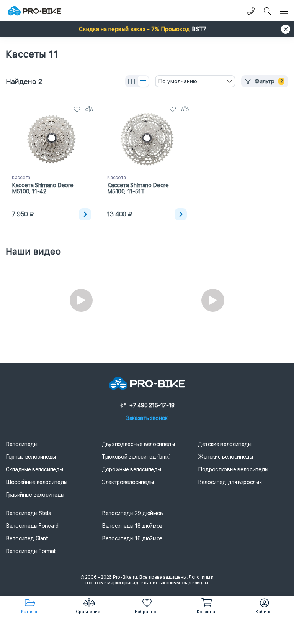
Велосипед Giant (27, 538)
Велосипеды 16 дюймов (132, 538)
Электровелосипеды (128, 482)
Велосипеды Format (31, 551)
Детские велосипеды (225, 444)
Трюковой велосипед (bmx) (136, 457)
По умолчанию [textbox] (177, 81)
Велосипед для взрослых (230, 482)
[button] (147, 29)
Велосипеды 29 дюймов (132, 513)
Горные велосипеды (31, 457)
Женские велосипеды (225, 457)
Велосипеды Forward (32, 526)
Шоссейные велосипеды (36, 482)
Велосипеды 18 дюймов (132, 526)
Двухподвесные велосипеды (138, 444)
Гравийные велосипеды (35, 495)
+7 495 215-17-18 (152, 405)
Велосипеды (22, 444)
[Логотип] (34, 11)
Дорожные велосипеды (131, 469)
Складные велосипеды (34, 469)
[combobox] (195, 81)
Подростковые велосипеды (233, 469)
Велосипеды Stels (28, 513)
